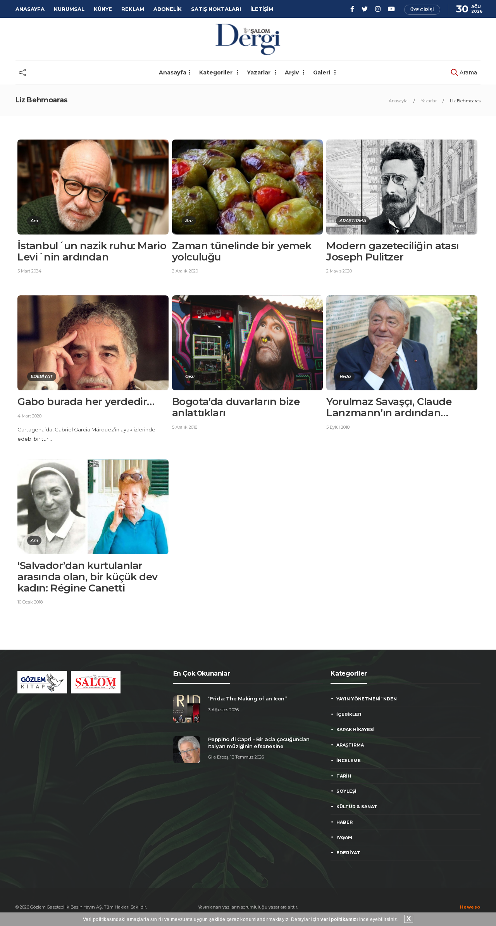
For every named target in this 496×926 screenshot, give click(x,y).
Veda (345, 376)
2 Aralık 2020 (185, 271)
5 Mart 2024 (29, 271)
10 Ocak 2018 (30, 602)
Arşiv (292, 72)
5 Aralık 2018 (184, 427)
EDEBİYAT (42, 376)
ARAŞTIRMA (352, 220)
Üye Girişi (422, 9)
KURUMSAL (69, 9)
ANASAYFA (30, 9)
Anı (34, 220)
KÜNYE (103, 9)
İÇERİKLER (348, 714)
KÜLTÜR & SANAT (356, 806)
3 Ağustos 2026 (223, 709)
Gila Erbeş (218, 757)
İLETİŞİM (261, 9)
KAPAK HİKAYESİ (355, 729)
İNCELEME (348, 760)
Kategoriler (216, 72)
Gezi (190, 376)
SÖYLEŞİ (346, 791)
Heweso (470, 907)
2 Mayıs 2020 (339, 271)
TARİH (343, 776)
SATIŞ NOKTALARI (216, 9)
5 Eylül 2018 (338, 427)
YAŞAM (344, 837)
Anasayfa (172, 72)
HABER (344, 822)
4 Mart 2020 (29, 416)
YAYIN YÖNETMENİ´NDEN (366, 699)
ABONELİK (167, 9)
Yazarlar (259, 72)
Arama (467, 72)
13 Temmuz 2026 (247, 757)
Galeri (322, 72)
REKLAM (132, 9)
